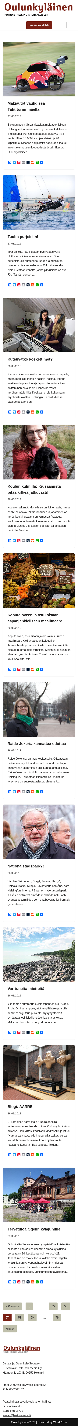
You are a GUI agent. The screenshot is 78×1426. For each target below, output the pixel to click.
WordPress (60, 1422)
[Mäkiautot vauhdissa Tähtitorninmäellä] (39, 69)
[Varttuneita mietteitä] (39, 954)
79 (56, 1317)
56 (65, 1306)
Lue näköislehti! (39, 25)
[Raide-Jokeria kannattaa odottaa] (39, 709)
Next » (10, 1328)
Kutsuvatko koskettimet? (30, 359)
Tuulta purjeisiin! (23, 237)
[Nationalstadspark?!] (39, 832)
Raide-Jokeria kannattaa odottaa (37, 743)
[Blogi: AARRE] (39, 1072)
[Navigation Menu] (70, 25)
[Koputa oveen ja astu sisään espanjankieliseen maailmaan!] (39, 580)
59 (32, 1317)
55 (53, 1306)
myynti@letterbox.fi (34, 1384)
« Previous (12, 1306)
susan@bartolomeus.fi (17, 1415)
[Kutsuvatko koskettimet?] (39, 325)
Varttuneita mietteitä (26, 989)
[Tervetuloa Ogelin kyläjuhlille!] (39, 1195)
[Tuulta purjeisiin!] (39, 202)
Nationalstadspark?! (26, 866)
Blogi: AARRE (20, 1107)
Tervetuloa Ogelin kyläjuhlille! (35, 1229)
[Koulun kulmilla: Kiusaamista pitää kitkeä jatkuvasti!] (39, 452)
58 (19, 1317)
